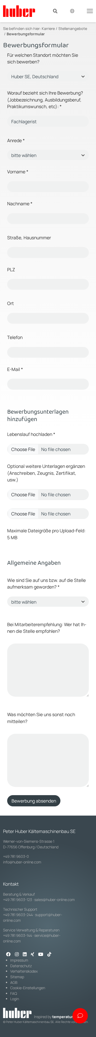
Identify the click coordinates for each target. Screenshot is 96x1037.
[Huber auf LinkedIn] (25, 954)
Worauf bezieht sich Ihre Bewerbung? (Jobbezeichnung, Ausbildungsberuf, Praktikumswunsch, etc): (45, 99)
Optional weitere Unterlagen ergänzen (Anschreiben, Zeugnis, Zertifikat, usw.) (46, 473)
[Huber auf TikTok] (49, 954)
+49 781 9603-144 (17, 935)
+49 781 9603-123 (17, 899)
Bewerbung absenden (34, 801)
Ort (10, 303)
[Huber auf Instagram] (17, 954)
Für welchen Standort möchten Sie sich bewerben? (42, 58)
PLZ (11, 269)
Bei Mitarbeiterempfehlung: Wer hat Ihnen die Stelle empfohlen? (46, 627)
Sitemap (17, 976)
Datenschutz (21, 965)
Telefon (15, 337)
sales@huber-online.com (54, 899)
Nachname (19, 203)
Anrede (16, 140)
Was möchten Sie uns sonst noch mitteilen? (41, 717)
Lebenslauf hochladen (29, 434)
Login (14, 998)
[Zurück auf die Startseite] (19, 11)
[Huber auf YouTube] (40, 954)
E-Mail (15, 369)
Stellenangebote (72, 28)
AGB (13, 982)
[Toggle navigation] (90, 10)
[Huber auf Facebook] (8, 954)
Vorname (17, 171)
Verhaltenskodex (24, 971)
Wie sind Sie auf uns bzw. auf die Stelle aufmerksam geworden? (46, 583)
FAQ (13, 993)
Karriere (48, 28)
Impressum (19, 960)
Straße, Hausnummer (29, 237)
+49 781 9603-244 (18, 914)
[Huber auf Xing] (32, 954)
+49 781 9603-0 (16, 856)
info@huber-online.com (22, 862)
